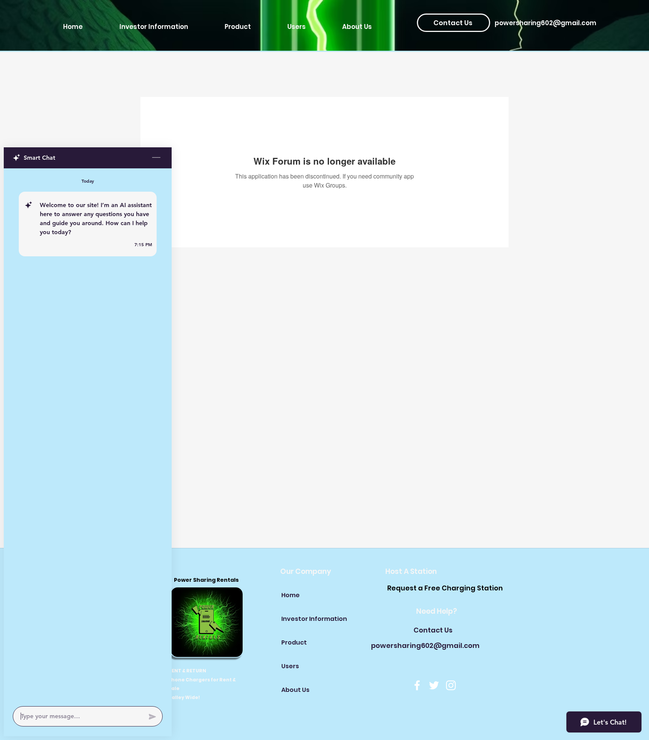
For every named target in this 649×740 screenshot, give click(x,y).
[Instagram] (450, 685)
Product (294, 642)
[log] (88, 435)
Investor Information (307, 618)
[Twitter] (434, 685)
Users (290, 666)
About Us (295, 690)
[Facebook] (417, 685)
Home (290, 595)
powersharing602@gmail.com (545, 22)
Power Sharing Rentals (207, 580)
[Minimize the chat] (156, 158)
